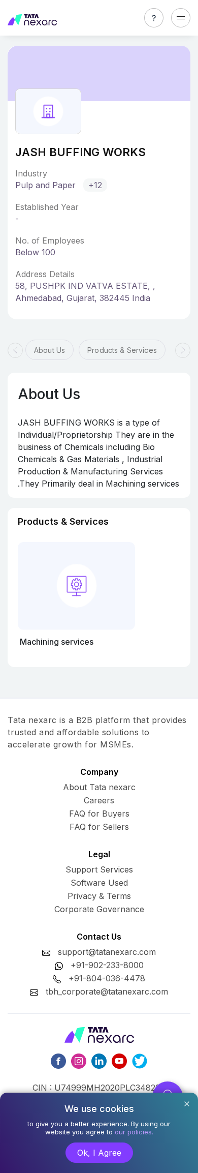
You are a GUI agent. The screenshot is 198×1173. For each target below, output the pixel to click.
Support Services (99, 869)
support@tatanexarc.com (107, 952)
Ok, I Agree (99, 1153)
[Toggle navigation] (180, 17)
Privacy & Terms (99, 896)
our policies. (134, 1132)
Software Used (99, 883)
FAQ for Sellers (99, 827)
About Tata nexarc (99, 787)
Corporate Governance (99, 909)
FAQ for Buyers (99, 813)
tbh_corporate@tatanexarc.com (107, 991)
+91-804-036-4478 (107, 978)
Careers (99, 800)
